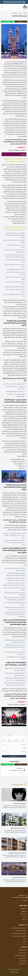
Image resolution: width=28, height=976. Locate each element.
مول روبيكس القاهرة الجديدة (19, 933)
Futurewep (12, 972)
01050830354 (22, 895)
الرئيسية (25, 13)
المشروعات (23, 909)
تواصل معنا (9, 735)
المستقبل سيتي (22, 964)
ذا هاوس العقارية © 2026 (14, 969)
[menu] (2, 7)
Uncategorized (14, 13)
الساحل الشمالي (22, 953)
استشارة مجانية (18, 735)
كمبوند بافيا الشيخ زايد (20, 931)
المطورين (23, 911)
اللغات (24, 939)
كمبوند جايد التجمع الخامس (18, 828)
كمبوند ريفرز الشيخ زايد (19, 803)
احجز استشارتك (14, 756)
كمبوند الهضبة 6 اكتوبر (19, 877)
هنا (3, 2)
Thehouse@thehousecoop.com (16, 770)
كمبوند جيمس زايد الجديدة (19, 936)
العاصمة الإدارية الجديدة (20, 955)
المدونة (20, 13)
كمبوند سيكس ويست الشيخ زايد (17, 853)
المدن (24, 917)
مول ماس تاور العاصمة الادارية (19, 928)
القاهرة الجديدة (22, 950)
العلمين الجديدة (22, 958)
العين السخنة (23, 961)
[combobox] (3, 751)
